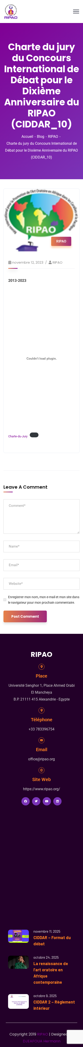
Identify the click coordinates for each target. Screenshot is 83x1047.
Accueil (27, 136)
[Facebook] (25, 801)
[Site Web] (41, 770)
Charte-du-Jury (17, 436)
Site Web (41, 779)
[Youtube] (47, 801)
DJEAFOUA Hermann (41, 1041)
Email (41, 749)
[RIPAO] (10, 11)
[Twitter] (36, 801)
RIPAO (53, 136)
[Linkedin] (57, 801)
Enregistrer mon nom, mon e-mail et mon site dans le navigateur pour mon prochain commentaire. (43, 599)
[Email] (41, 740)
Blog (40, 136)
